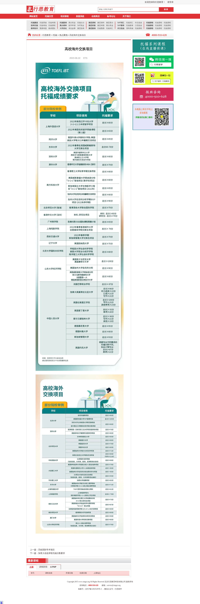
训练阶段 (43, 567)
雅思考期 (100, 25)
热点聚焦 (63, 35)
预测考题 (43, 28)
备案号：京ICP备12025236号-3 (90, 589)
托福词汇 (109, 28)
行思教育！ (160, 2)
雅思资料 (100, 23)
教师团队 (51, 28)
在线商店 (96, 16)
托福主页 (49, 16)
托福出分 (80, 23)
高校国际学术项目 (46, 549)
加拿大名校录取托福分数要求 (51, 553)
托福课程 (51, 25)
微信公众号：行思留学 (113, 589)
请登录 (170, 2)
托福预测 (100, 28)
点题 (31, 567)
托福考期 (51, 23)
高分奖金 (72, 23)
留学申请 (72, 25)
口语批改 (138, 25)
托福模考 (129, 25)
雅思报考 (80, 28)
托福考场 (43, 25)
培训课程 (64, 16)
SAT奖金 (80, 25)
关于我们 (127, 16)
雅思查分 (109, 23)
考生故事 (72, 28)
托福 (55, 35)
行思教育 (46, 35)
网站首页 (33, 16)
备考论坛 (111, 16)
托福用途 (43, 23)
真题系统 (80, 16)
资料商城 (129, 28)
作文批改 (138, 23)
